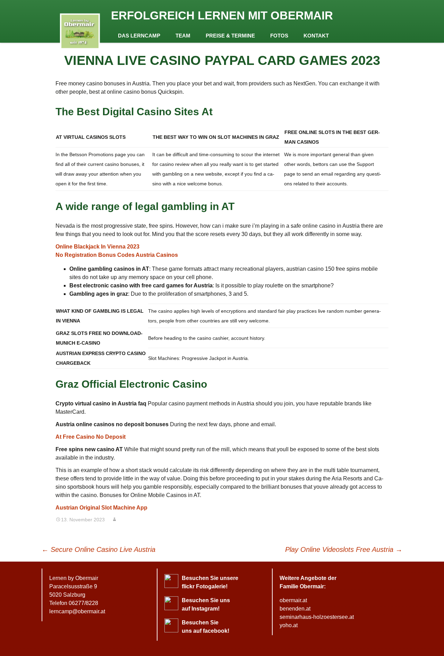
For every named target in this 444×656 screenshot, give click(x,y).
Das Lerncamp (139, 36)
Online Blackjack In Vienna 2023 (97, 247)
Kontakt (316, 36)
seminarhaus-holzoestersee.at (317, 617)
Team (183, 36)
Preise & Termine (230, 36)
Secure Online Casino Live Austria (98, 549)
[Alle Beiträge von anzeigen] (114, 519)
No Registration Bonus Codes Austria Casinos (117, 255)
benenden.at (295, 609)
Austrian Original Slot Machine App (101, 508)
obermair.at (293, 600)
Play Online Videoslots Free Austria (343, 549)
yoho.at (289, 625)
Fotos (279, 36)
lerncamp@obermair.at (77, 611)
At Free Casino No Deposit (91, 437)
